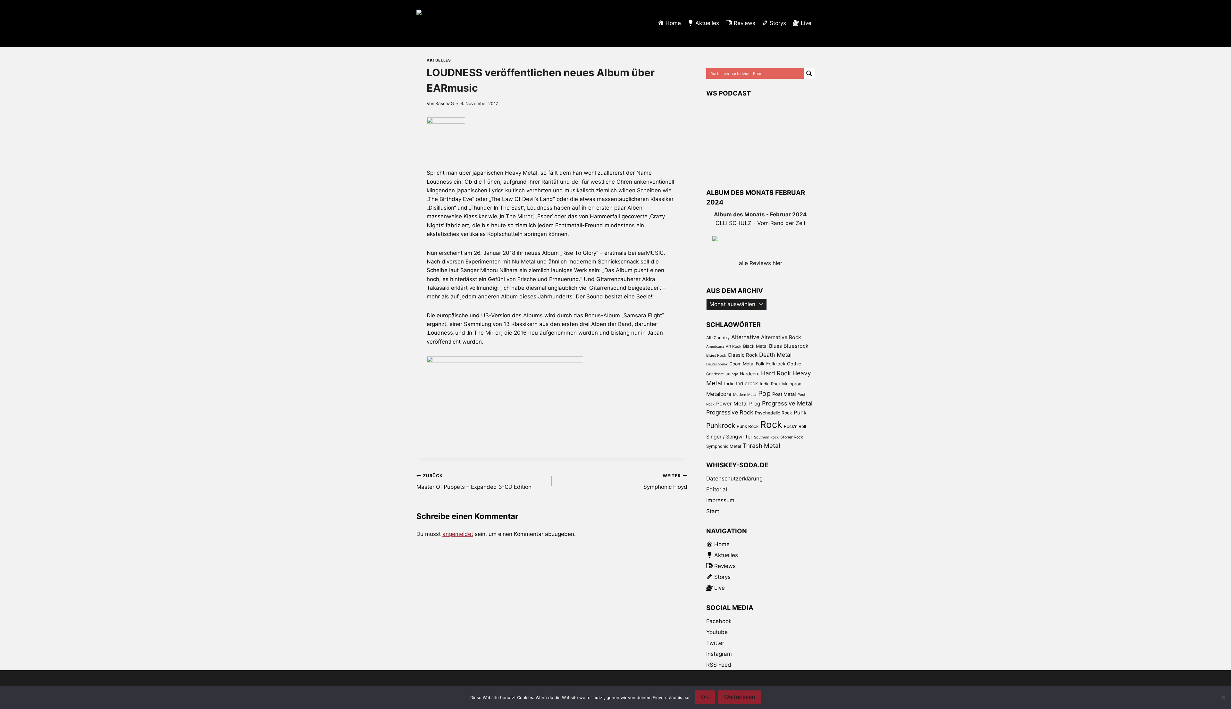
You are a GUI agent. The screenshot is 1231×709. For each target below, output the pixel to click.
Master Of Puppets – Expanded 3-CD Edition (474, 481)
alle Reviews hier (760, 263)
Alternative (745, 337)
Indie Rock (770, 383)
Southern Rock (766, 437)
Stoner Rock (791, 437)
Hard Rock (776, 373)
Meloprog (791, 383)
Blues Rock (716, 355)
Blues (775, 346)
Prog (754, 404)
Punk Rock (747, 426)
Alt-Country (718, 337)
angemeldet (457, 534)
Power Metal (732, 403)
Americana (715, 346)
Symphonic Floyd (665, 481)
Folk (760, 363)
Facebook (719, 621)
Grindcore (715, 373)
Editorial (716, 489)
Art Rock (733, 346)
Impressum (720, 500)
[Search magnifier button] (809, 73)
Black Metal (755, 346)
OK (705, 697)
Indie (729, 383)
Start (712, 511)
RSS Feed (718, 665)
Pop (764, 393)
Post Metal (784, 394)
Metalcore (719, 394)
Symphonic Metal (723, 446)
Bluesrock (795, 346)
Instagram (719, 654)
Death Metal (775, 354)
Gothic (794, 363)
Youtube (717, 632)
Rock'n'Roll (795, 426)
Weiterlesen (739, 697)
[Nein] (1223, 697)
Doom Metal (741, 363)
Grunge (731, 374)
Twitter (715, 643)
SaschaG (444, 103)
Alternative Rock (781, 337)
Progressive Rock (729, 412)
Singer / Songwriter (729, 437)
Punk (800, 412)
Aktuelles (439, 60)
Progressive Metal (787, 403)
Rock (771, 424)
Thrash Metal (761, 445)
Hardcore (749, 373)
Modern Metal (745, 394)
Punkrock (720, 425)
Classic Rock (743, 355)
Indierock (747, 383)
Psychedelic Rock (773, 412)
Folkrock (775, 364)
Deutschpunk (717, 364)
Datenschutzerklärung (734, 478)
